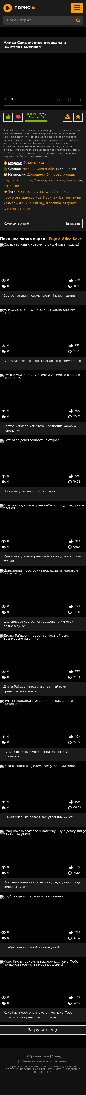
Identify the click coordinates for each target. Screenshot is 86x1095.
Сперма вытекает (17, 209)
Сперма (39, 180)
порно (25, 8)
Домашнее (36, 174)
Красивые (74, 180)
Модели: (15, 163)
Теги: (12, 192)
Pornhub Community (38, 169)
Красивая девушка (61, 203)
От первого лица (60, 174)
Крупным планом (17, 180)
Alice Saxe (36, 163)
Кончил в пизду (31, 203)
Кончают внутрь (30, 192)
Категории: (17, 174)
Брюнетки (55, 180)
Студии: (14, 169)
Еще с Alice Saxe (65, 239)
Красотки (11, 186)
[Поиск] (78, 20)
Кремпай (50, 197)
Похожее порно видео (22, 239)
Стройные (54, 192)
